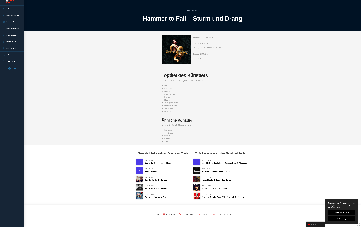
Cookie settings (342, 219)
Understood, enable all (341, 212)
